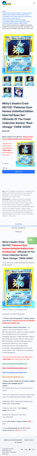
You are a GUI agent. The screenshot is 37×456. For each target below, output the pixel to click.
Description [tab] (18, 224)
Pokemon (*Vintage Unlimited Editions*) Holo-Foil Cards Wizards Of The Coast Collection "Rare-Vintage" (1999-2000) (17, 201)
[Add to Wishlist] (4, 168)
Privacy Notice (28, 440)
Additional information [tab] (18, 228)
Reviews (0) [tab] (18, 231)
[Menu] (34, 3)
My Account (18, 442)
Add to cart (18, 171)
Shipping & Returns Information (13, 440)
